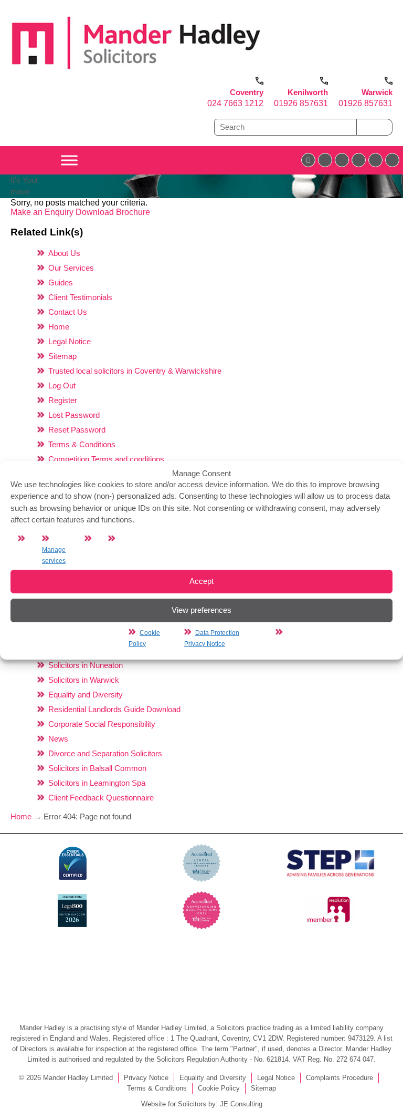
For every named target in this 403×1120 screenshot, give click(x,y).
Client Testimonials (80, 297)
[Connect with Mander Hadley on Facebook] (308, 160)
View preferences (201, 609)
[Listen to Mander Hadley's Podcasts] (392, 160)
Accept (201, 581)
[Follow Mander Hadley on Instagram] (359, 160)
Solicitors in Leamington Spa (96, 782)
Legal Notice (69, 341)
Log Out (62, 385)
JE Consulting (241, 1104)
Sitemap (62, 356)
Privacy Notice (146, 1078)
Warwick (377, 92)
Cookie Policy (219, 1088)
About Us (64, 253)
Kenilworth (308, 92)
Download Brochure (113, 212)
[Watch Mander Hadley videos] (375, 160)
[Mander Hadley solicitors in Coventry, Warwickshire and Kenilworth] (136, 71)
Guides (60, 282)
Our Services (71, 267)
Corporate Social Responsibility (101, 724)
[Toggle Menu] (69, 160)
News (58, 738)
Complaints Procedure (339, 1078)
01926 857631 (301, 103)
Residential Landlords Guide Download (114, 709)
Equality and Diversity (85, 694)
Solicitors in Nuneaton (85, 665)
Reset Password (76, 429)
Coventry (246, 92)
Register (62, 400)
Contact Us (67, 311)
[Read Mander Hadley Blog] (325, 160)
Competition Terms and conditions (106, 459)
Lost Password (74, 414)
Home (58, 326)
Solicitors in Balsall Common (97, 768)
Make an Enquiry (43, 212)
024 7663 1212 (235, 103)
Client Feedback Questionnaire (101, 797)
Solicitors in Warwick (83, 679)
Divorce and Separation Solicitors (105, 753)
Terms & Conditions (81, 444)
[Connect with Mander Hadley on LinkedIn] (342, 160)
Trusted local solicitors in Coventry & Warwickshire (134, 370)
